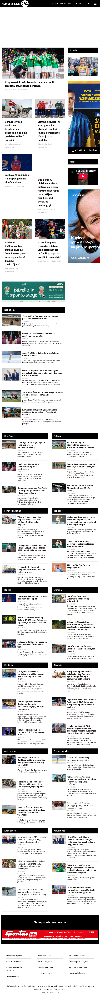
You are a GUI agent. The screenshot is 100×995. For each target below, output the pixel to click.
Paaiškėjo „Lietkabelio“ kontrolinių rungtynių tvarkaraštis (38, 334)
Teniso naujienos (13, 976)
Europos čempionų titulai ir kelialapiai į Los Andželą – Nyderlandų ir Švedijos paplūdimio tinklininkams (79, 675)
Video (72, 162)
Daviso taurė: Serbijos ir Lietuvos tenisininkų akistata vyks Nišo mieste (80, 544)
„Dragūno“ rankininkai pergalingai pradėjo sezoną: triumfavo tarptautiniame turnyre (30, 675)
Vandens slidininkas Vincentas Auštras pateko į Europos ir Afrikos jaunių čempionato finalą (31, 892)
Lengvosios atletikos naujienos (14, 969)
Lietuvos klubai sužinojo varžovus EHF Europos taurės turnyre (31, 732)
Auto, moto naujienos (77, 955)
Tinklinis (58, 665)
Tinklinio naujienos (44, 973)
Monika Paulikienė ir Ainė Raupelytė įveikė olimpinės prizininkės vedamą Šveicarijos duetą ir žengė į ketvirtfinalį (81, 729)
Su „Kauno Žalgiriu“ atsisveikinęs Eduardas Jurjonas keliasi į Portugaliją (42, 393)
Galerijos (74, 50)
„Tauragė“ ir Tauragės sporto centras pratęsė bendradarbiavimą (40, 317)
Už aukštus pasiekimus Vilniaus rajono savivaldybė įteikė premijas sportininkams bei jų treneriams (42, 373)
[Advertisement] (50, 29)
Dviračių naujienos (45, 961)
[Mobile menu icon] (95, 3)
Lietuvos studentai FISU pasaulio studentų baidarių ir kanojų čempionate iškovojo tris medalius (31, 841)
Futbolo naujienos (13, 961)
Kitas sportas (43, 144)
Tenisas (57, 510)
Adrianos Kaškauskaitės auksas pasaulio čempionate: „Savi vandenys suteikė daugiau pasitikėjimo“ (15, 253)
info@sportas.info (59, 989)
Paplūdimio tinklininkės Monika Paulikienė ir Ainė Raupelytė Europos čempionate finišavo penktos (81, 703)
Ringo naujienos (44, 955)
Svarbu (19, 144)
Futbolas (58, 436)
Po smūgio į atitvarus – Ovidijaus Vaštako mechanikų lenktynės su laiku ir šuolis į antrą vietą (31, 761)
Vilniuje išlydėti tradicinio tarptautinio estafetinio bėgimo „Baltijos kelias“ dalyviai (29, 521)
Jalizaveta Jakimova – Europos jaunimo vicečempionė (17, 178)
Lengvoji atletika (11, 144)
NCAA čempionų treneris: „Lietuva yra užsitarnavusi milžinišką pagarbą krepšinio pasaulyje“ (49, 250)
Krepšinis (8, 90)
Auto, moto (10, 751)
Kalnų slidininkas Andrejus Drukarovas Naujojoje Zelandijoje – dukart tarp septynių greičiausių (81, 780)
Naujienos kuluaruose (77, 973)
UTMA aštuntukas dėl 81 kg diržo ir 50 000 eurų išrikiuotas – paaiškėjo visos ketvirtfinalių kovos (32, 621)
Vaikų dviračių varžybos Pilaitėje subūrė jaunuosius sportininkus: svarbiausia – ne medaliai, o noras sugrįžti (81, 626)
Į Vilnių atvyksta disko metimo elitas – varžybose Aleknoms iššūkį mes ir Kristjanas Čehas (31, 547)
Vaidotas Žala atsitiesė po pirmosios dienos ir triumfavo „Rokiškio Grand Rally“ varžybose (31, 811)
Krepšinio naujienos (14, 955)
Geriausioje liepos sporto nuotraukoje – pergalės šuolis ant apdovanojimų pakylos (81, 890)
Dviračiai (58, 590)
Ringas (7, 186)
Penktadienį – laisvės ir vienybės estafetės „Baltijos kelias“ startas (31, 569)
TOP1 (14, 90)
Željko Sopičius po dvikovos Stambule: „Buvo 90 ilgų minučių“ (80, 488)
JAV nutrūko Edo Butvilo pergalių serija (78, 566)
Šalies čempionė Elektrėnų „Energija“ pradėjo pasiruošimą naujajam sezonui (80, 805)
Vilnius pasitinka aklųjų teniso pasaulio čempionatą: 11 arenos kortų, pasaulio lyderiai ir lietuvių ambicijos (81, 521)
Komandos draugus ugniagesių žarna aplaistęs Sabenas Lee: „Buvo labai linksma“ (39, 412)
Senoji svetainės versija (50, 922)
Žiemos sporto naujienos (79, 961)
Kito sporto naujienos (78, 967)
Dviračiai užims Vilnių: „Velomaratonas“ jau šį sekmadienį (78, 598)
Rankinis (8, 665)
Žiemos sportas (61, 751)
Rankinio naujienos (45, 967)
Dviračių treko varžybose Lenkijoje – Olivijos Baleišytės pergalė (81, 648)
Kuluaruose (59, 830)
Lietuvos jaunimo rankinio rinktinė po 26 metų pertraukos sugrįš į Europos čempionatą (31, 705)
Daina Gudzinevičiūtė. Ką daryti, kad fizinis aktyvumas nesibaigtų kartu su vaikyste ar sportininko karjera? (81, 869)
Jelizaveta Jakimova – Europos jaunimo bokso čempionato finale (32, 644)
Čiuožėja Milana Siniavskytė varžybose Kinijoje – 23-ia (79, 758)
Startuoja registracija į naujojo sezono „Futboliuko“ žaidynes (81, 465)
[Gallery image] (83, 66)
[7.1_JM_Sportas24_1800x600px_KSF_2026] (33, 301)
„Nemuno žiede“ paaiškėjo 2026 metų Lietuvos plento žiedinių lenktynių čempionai (30, 784)
